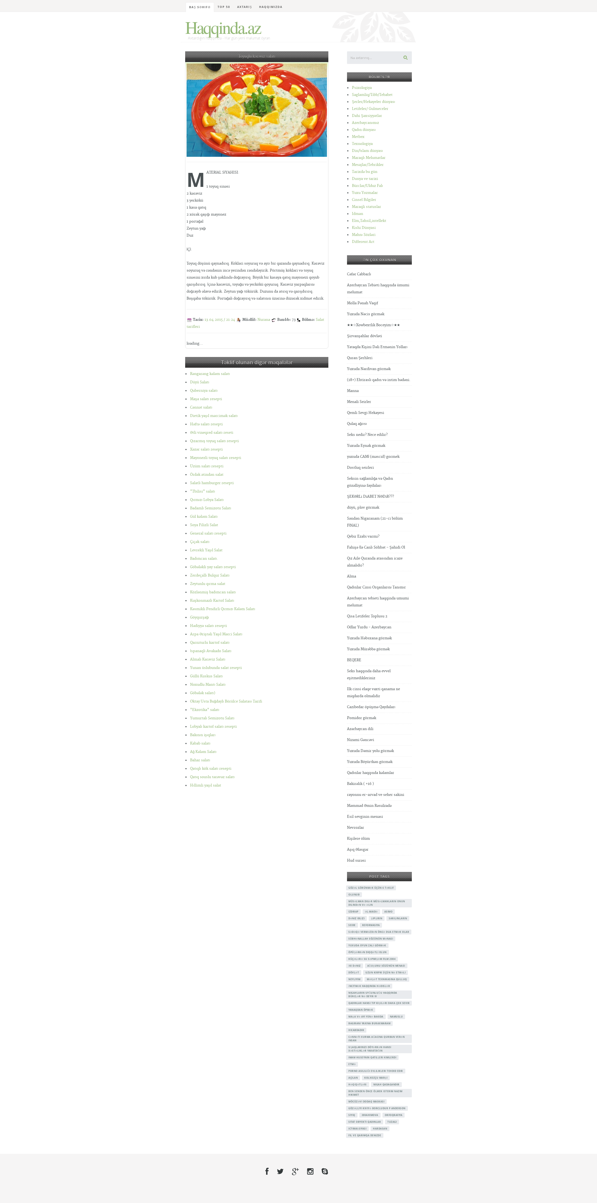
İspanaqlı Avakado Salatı (210, 651)
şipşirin (376, 918)
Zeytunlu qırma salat (207, 584)
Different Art (363, 242)
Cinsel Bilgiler (364, 200)
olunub (354, 894)
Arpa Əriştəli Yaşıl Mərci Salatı (216, 634)
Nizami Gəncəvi (360, 740)
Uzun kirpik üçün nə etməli (385, 972)
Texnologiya (362, 144)
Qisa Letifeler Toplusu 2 (367, 616)
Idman (357, 214)
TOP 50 (224, 7)
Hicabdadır (356, 1030)
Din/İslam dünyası (367, 151)
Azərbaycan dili (360, 729)
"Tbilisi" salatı (202, 491)
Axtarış (244, 7)
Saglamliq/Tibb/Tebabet (372, 95)
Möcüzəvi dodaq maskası (366, 1101)
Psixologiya (362, 88)
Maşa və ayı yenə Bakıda (365, 1016)
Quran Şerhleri (359, 358)
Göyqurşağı (199, 617)
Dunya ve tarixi (365, 179)
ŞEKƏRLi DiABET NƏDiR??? (370, 496)
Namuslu (396, 1016)
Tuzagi (392, 1121)
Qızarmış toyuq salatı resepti (214, 441)
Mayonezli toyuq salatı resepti (215, 458)
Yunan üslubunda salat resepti (216, 668)
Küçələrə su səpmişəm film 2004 (372, 959)
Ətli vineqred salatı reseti (211, 432)
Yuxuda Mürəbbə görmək (368, 649)
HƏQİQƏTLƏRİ (357, 1084)
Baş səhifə (200, 7)
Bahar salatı (200, 760)
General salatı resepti (208, 533)
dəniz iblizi (356, 918)
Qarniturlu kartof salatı (209, 642)
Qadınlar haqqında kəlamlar (370, 773)
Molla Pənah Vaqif (362, 303)
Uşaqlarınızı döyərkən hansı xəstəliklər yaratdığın (369, 1049)
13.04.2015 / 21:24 (220, 320)
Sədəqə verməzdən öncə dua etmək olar (378, 932)
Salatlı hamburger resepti (212, 483)
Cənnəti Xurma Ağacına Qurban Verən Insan (376, 1038)
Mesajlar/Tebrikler (368, 165)
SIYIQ (351, 1115)
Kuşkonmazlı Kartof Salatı (212, 600)
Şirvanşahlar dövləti (364, 336)
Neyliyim (354, 979)
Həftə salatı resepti (206, 424)
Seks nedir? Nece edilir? (367, 435)
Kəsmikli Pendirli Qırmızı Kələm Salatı (222, 609)
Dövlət (353, 972)
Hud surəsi (356, 860)
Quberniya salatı (204, 390)
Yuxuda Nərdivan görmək (369, 369)
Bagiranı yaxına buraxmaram (369, 1023)
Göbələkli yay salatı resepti (213, 567)
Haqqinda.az (222, 27)
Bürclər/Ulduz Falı (367, 186)
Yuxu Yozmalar (365, 193)
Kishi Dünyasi (364, 228)
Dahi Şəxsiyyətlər (367, 116)
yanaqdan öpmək (360, 1009)
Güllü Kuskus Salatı (206, 676)
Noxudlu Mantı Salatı (208, 684)
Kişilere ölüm (358, 838)
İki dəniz (354, 965)
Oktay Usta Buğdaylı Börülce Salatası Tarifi (226, 701)
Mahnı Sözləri (363, 235)
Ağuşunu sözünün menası (386, 965)
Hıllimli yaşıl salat (205, 785)
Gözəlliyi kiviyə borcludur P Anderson (377, 1108)
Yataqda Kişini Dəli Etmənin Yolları (377, 347)
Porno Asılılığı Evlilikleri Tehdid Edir (375, 1071)
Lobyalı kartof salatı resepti (213, 726)
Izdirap (353, 911)
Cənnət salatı (201, 407)
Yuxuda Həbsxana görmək (369, 638)
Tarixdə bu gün (364, 172)
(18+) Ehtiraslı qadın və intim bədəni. (378, 380)
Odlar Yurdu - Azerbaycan (369, 627)
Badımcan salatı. (204, 558)
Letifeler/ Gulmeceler (370, 109)
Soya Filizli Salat (204, 525)
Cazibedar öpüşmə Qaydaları (371, 707)
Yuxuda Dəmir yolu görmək (370, 751)
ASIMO (388, 911)
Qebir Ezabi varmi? (363, 536)
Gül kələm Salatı (204, 516)
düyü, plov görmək (363, 507)
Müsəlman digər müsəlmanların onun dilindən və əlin (376, 903)
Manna (353, 391)
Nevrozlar (355, 827)
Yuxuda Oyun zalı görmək (367, 945)
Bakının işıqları (202, 735)
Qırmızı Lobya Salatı (207, 500)
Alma (351, 576)
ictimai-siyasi (357, 1128)
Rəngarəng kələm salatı (210, 374)
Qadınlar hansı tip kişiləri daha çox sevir (379, 1003)
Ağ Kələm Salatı (203, 752)
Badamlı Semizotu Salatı (210, 508)
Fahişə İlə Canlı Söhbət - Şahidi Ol (376, 547)
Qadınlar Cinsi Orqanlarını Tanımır (376, 587)
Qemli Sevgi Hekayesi (365, 413)
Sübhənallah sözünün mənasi (370, 938)
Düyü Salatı (199, 382)
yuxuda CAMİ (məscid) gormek (373, 457)
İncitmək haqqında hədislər (369, 986)
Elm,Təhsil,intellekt (369, 221)
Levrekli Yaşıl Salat (206, 550)
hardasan (380, 1128)
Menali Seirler (359, 402)
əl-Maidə (371, 911)
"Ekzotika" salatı (204, 710)
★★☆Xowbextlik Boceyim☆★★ (373, 325)
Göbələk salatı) (202, 693)
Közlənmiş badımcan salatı (213, 592)
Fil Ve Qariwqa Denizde (364, 1135)
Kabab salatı (200, 743)
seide (352, 925)
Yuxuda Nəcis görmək (365, 314)
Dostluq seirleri (360, 467)
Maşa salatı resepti (206, 399)
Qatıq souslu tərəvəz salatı (212, 777)
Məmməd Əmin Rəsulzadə (369, 806)
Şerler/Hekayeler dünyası (373, 102)
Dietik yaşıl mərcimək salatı (214, 416)
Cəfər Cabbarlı (359, 274)
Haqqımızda (270, 7)
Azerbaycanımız (365, 123)
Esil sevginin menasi (365, 817)
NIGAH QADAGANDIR (386, 1084)
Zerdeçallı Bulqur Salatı (209, 575)
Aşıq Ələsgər (357, 849)
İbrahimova (370, 1115)
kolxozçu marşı (375, 1077)
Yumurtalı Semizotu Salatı (212, 718)
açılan (353, 1077)
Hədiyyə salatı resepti (208, 626)
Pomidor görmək (361, 718)
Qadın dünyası (364, 130)
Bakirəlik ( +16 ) (360, 784)
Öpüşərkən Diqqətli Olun (367, 952)
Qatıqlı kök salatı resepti (210, 768)
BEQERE (354, 660)
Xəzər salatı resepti (206, 449)
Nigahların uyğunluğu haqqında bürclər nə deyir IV (372, 994)
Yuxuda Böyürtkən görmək (369, 762)
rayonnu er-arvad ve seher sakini (375, 795)
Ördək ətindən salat (206, 474)
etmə (352, 1064)
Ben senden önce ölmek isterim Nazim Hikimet (375, 1093)
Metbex (358, 137)
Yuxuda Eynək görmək (366, 446)
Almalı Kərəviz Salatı (207, 659)
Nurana (263, 320)
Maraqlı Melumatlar (368, 158)
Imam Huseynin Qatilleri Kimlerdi (372, 1057)
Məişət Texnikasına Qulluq (387, 979)
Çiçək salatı (199, 542)
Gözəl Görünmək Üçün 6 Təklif (371, 887)
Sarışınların (398, 918)
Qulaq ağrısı (357, 424)
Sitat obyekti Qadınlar (364, 1121)
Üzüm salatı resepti (206, 466)
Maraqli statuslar (366, 207)
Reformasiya (371, 925)
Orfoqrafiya (394, 1115)
